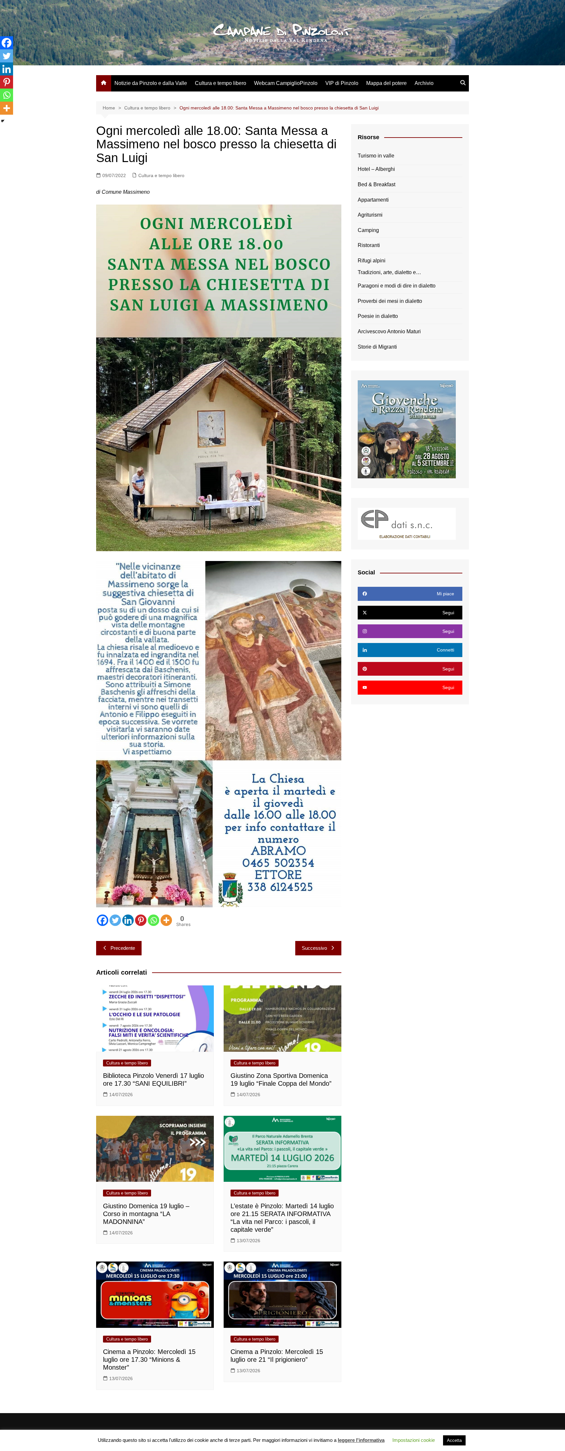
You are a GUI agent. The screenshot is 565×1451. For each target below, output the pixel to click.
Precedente (123, 948)
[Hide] (2, 121)
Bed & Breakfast (376, 184)
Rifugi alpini (371, 260)
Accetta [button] (454, 1440)
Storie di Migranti (377, 347)
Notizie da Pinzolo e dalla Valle (150, 83)
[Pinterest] (140, 920)
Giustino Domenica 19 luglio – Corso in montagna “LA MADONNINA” (146, 1213)
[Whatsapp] (153, 920)
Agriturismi (370, 215)
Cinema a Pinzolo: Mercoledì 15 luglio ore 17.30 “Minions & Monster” (149, 1359)
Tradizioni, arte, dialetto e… (389, 272)
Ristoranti (369, 245)
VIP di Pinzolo (341, 83)
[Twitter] (115, 920)
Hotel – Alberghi (376, 169)
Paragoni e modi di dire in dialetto (397, 286)
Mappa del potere (386, 83)
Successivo (314, 948)
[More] (166, 920)
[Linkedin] (128, 920)
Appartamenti (373, 200)
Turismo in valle (376, 155)
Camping (368, 230)
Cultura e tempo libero (220, 83)
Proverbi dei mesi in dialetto (390, 301)
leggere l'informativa (361, 1440)
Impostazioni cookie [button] (413, 1440)
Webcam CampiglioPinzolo (285, 83)
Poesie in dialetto (378, 316)
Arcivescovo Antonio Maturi (389, 331)
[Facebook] (102, 920)
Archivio (424, 83)
